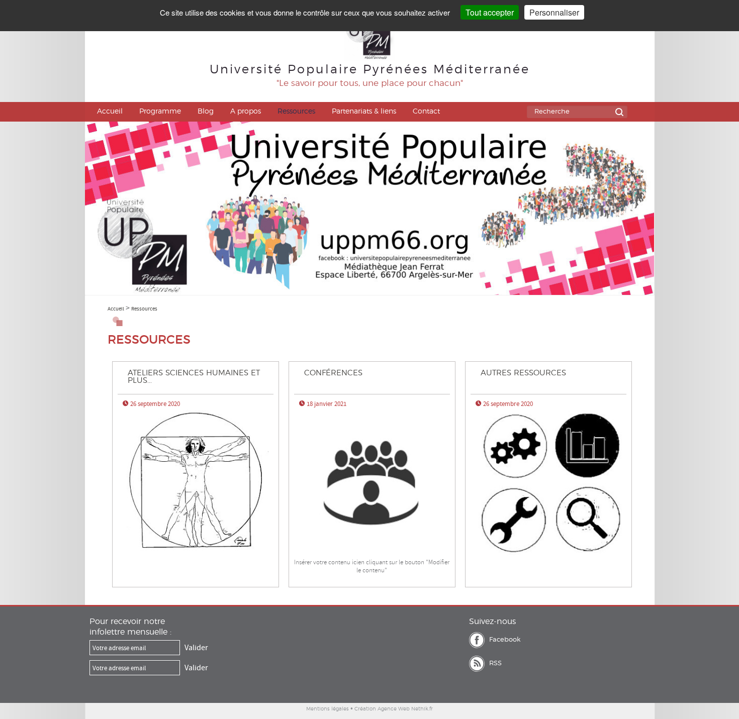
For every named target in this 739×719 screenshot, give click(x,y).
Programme (160, 111)
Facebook (504, 640)
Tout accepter (490, 12)
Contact (426, 111)
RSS (495, 663)
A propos (245, 111)
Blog (206, 111)
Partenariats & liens (364, 111)
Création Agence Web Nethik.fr (393, 708)
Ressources (296, 111)
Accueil (110, 111)
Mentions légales (327, 708)
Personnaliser (554, 12)
